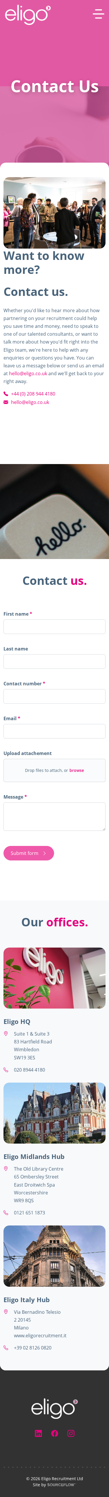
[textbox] (54, 626)
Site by (24, 1485)
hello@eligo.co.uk (28, 373)
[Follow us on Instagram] (71, 1433)
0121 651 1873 (29, 1213)
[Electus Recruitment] (54, 1408)
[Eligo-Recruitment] (28, 15)
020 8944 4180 (29, 1070)
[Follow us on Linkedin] (38, 1433)
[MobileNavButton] (98, 14)
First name (16, 614)
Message (13, 797)
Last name (15, 649)
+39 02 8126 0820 (32, 1348)
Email (10, 718)
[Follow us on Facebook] (54, 1433)
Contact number (24, 684)
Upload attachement (27, 753)
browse (76, 770)
